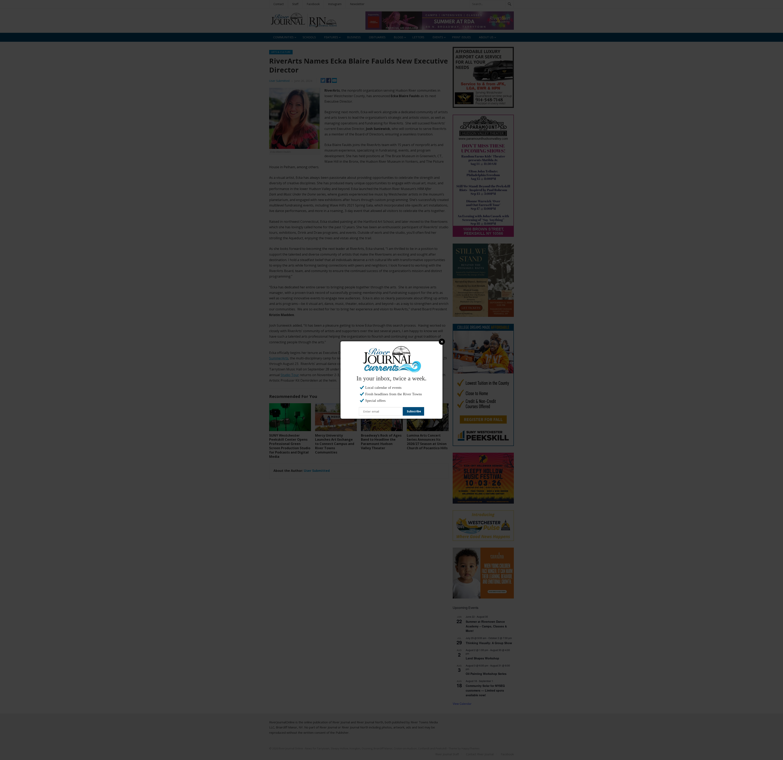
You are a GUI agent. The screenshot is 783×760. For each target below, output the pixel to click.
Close (442, 342)
